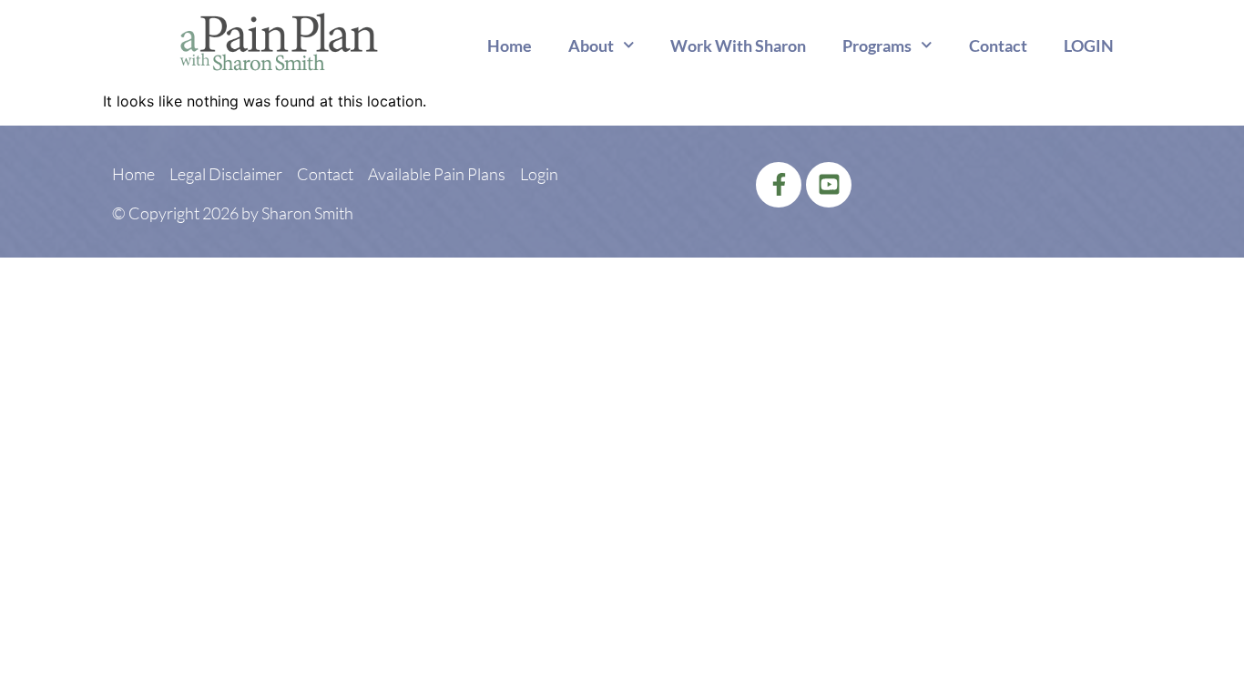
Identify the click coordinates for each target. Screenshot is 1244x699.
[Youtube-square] (828, 185)
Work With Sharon (738, 45)
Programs (877, 45)
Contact (998, 45)
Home (509, 45)
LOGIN (1089, 45)
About (591, 45)
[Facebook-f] (778, 185)
